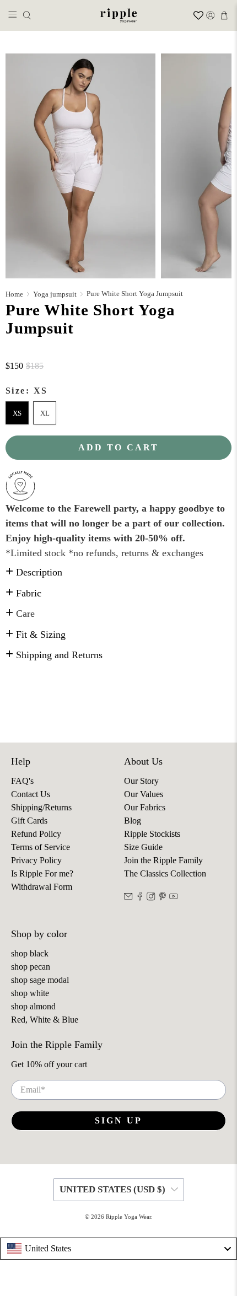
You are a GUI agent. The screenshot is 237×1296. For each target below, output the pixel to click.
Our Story (141, 781)
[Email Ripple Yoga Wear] (128, 897)
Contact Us (30, 794)
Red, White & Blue (44, 1019)
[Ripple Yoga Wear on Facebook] (140, 897)
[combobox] (118, 1249)
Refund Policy (36, 833)
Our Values (143, 794)
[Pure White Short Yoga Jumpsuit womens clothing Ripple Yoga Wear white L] (80, 165)
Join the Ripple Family (163, 860)
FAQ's (22, 781)
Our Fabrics (144, 807)
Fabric (23, 593)
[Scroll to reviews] (118, 353)
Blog (132, 820)
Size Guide (143, 847)
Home (14, 294)
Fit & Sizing (36, 634)
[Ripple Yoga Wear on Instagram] (151, 897)
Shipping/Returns (41, 807)
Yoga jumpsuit (55, 294)
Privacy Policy (36, 860)
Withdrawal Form (41, 886)
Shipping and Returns (54, 654)
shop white (30, 993)
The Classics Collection (165, 873)
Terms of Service (40, 847)
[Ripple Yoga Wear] (119, 15)
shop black (30, 953)
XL (45, 413)
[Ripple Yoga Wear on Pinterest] (162, 897)
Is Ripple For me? (42, 873)
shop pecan (30, 966)
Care (20, 613)
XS (17, 413)
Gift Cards (29, 820)
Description (34, 572)
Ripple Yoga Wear (128, 1216)
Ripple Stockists (152, 833)
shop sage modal (40, 980)
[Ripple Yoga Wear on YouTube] (173, 897)
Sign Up (118, 1120)
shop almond (33, 1006)
